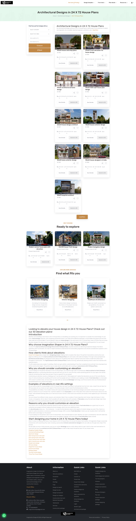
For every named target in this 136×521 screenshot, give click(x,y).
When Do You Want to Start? (56, 61)
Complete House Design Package (72, 58)
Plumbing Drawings (55, 58)
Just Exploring (82, 64)
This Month (62, 64)
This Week (52, 64)
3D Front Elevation (64, 54)
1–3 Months (71, 64)
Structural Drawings (78, 54)
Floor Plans (53, 54)
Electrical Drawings (78, 56)
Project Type (52, 39)
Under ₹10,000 (54, 70)
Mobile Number (52, 24)
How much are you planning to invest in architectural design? (65, 67)
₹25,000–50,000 (78, 70)
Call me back (79, 80)
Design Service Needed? (55, 51)
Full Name (51, 16)
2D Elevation (53, 56)
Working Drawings (65, 56)
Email (50, 31)
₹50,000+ (52, 72)
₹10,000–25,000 (65, 70)
